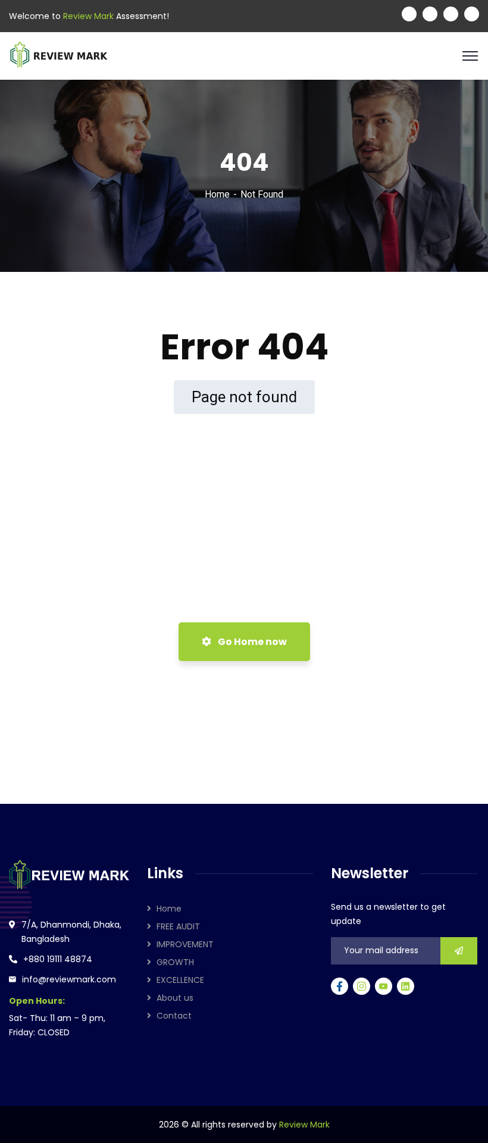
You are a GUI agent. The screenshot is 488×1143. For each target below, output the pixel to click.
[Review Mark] (58, 55)
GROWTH (175, 962)
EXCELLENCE (180, 980)
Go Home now (251, 642)
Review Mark (304, 1125)
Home (217, 194)
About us (175, 998)
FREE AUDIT (178, 926)
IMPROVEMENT (185, 944)
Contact (174, 1016)
